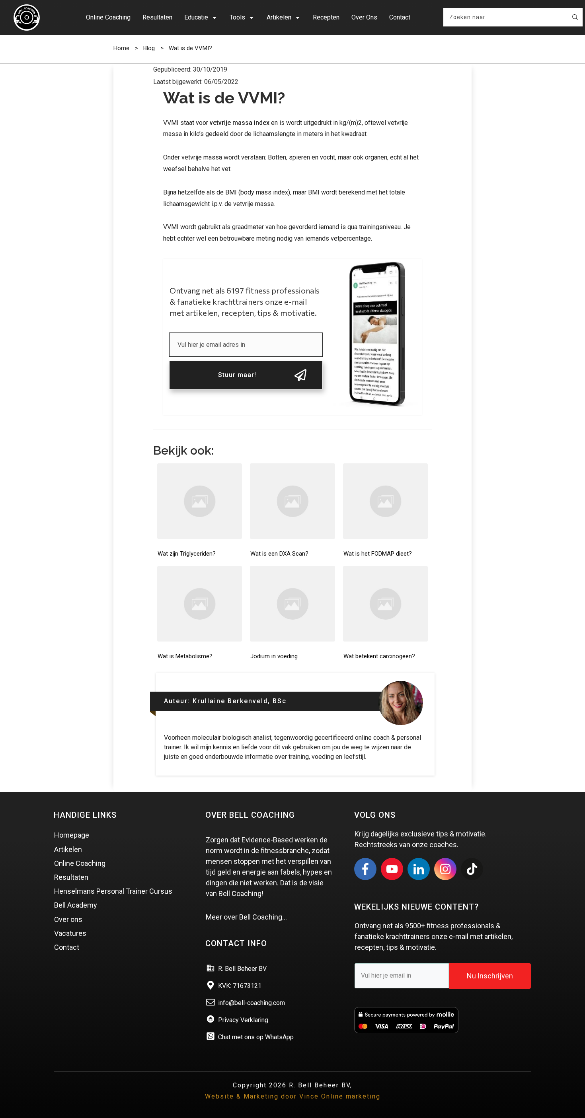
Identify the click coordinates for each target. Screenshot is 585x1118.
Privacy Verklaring (243, 1020)
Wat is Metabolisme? (185, 656)
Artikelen (68, 849)
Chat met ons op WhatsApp (256, 1037)
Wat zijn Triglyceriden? (187, 553)
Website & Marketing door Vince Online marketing (292, 1096)
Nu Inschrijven (490, 976)
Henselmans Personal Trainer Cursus (113, 891)
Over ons (68, 919)
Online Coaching (79, 863)
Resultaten (71, 877)
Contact (66, 947)
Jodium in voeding (274, 656)
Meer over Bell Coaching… (246, 917)
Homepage (71, 835)
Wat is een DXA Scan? (279, 553)
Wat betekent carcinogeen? (379, 656)
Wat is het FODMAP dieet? (377, 553)
